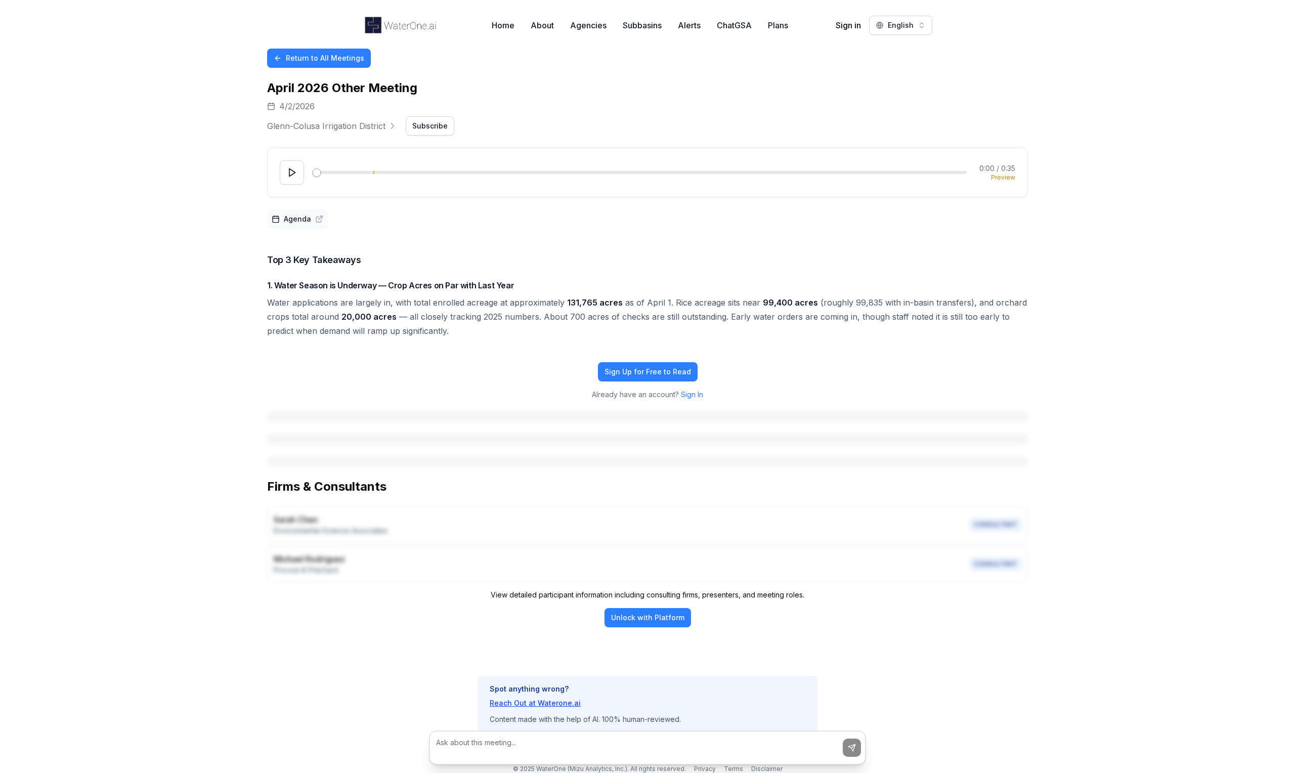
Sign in (848, 25)
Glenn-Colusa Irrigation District (326, 126)
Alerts (689, 25)
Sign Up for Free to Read (648, 371)
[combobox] (900, 25)
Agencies (588, 25)
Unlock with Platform (647, 617)
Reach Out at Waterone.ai (535, 703)
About (542, 25)
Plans (778, 25)
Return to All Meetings (325, 58)
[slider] (316, 172)
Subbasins (642, 25)
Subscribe (430, 125)
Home (503, 25)
